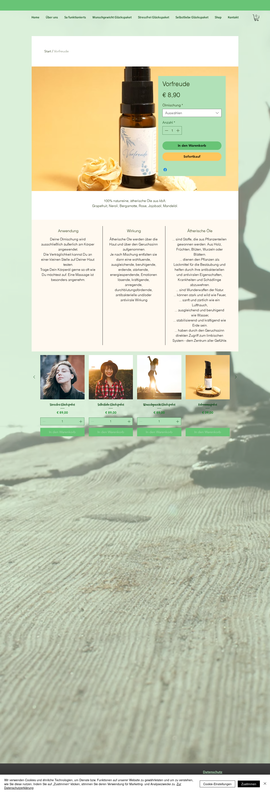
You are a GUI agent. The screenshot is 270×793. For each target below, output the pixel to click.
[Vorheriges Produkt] (34, 377)
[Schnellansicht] (62, 377)
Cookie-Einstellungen (217, 784)
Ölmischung (172, 105)
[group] (135, 395)
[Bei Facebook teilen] (165, 169)
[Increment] (178, 130)
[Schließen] (264, 784)
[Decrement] (166, 130)
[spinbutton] (172, 130)
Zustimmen (248, 784)
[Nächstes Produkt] (235, 377)
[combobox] (191, 113)
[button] (256, 18)
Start (47, 51)
